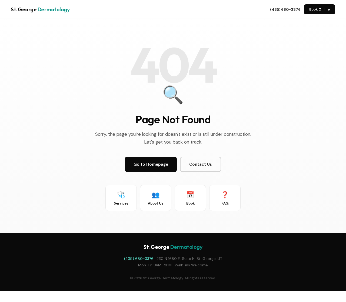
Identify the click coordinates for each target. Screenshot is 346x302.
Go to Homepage (151, 164)
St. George (40, 9)
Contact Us (200, 164)
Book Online (319, 9)
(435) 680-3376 (285, 9)
